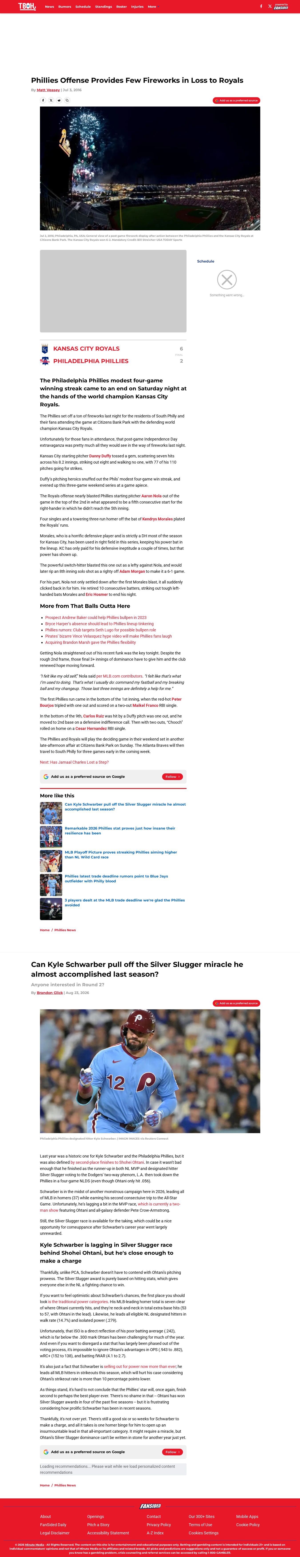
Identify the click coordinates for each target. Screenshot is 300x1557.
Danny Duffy (100, 456)
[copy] (67, 100)
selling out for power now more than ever (140, 1366)
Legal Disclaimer (55, 1533)
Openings (95, 1516)
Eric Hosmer (97, 594)
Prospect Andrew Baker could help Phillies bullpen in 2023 (96, 617)
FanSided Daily (53, 1524)
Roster (121, 7)
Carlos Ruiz (93, 716)
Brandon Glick (50, 993)
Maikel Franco (145, 705)
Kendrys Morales (157, 519)
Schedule (83, 7)
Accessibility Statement (108, 1533)
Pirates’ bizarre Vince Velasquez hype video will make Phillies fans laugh (108, 636)
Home (45, 930)
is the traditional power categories (78, 1301)
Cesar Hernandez (91, 728)
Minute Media (34, 1544)
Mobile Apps (247, 1516)
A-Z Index (155, 1533)
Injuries (137, 7)
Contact (154, 1516)
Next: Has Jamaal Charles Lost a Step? (74, 762)
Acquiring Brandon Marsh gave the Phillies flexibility (90, 642)
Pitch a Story (98, 1524)
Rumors (64, 7)
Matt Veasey (48, 90)
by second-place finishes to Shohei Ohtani (107, 1162)
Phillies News (65, 930)
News (49, 7)
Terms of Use (200, 1524)
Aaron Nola (151, 496)
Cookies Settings (204, 1533)
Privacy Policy (159, 1524)
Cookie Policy (248, 1524)
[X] (270, 6)
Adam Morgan (132, 571)
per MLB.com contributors (119, 676)
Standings (103, 7)
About (45, 1516)
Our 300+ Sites (202, 1516)
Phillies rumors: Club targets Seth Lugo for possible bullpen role (100, 630)
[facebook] (261, 6)
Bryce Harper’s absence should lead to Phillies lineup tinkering (99, 623)
